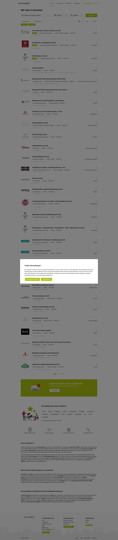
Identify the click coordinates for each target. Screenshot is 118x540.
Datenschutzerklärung (47, 275)
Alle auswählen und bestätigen (32, 279)
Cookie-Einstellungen (46, 279)
